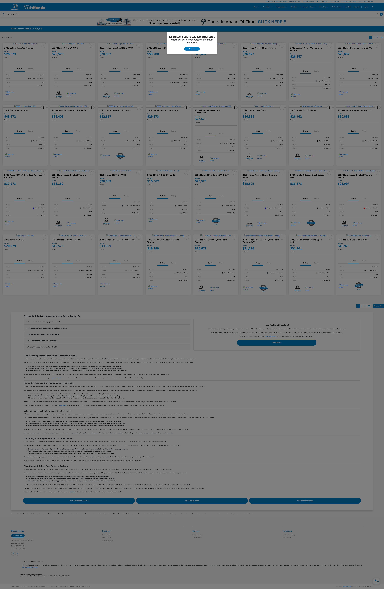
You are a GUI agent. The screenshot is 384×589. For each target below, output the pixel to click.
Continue (192, 49)
